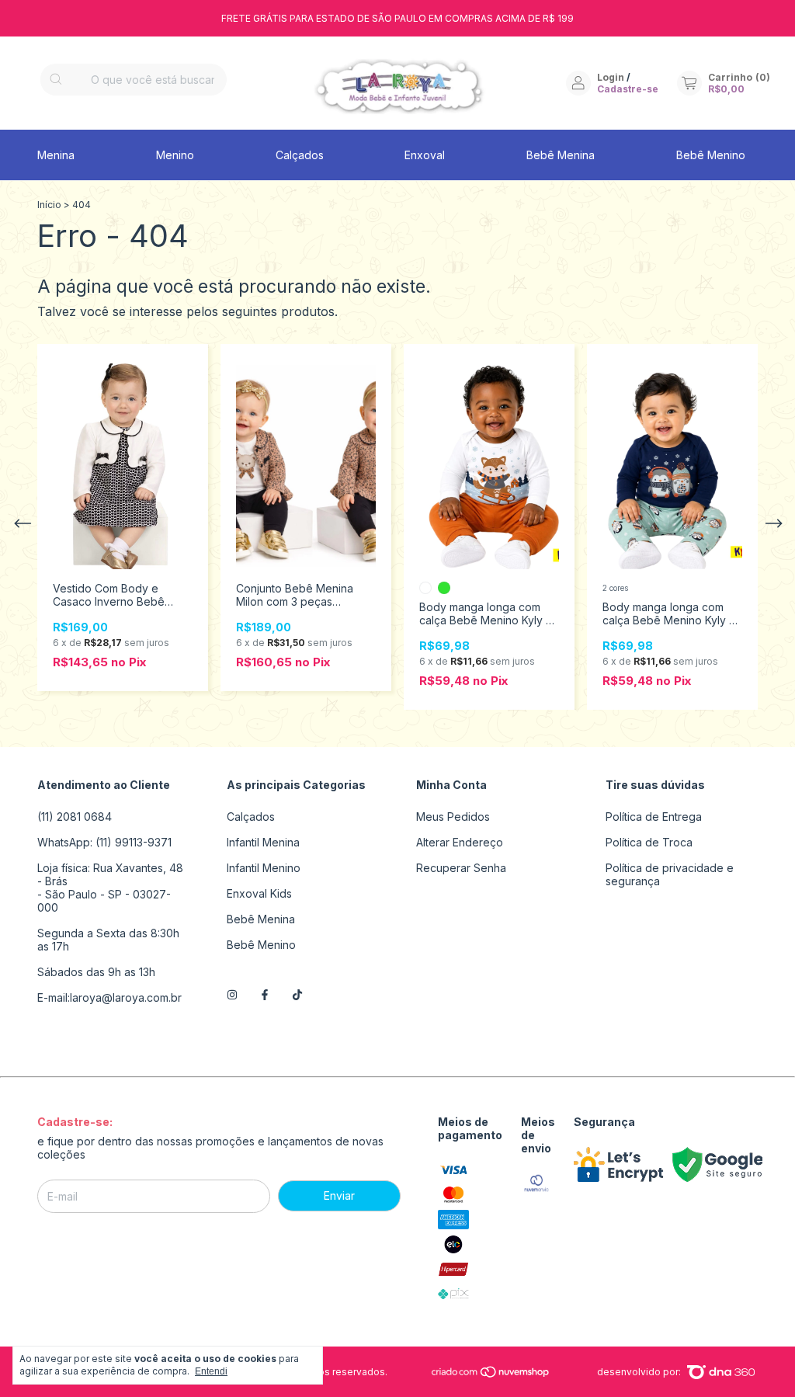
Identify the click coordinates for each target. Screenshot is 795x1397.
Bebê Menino (710, 155)
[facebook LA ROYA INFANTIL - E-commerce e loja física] (264, 995)
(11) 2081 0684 (74, 816)
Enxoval (424, 155)
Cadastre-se (627, 89)
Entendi (211, 1371)
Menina (56, 155)
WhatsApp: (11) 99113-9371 (104, 842)
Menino (175, 155)
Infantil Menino (263, 867)
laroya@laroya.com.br (126, 997)
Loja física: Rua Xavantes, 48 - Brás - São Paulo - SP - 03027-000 (110, 887)
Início (49, 204)
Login (610, 77)
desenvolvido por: (640, 1372)
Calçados (300, 155)
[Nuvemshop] (491, 1375)
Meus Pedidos (453, 816)
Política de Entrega (654, 816)
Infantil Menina (263, 842)
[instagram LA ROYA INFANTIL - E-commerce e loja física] (232, 995)
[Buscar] (55, 80)
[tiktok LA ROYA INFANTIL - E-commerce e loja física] (297, 995)
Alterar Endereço (459, 842)
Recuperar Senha (461, 867)
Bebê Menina (560, 155)
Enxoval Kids (259, 893)
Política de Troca (649, 842)
